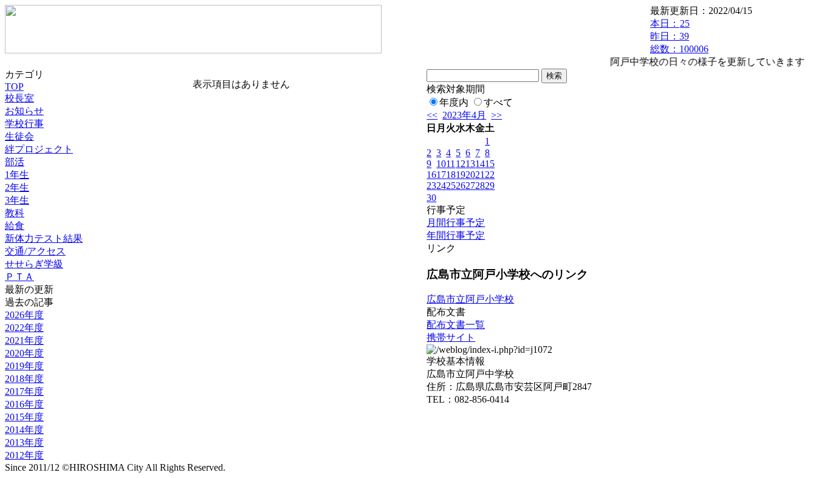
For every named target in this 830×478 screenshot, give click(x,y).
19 (460, 174)
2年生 (17, 187)
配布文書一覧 (456, 324)
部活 (14, 162)
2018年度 (24, 379)
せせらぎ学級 (34, 264)
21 (480, 174)
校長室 (19, 98)
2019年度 (24, 366)
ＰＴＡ (19, 276)
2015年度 (24, 417)
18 (451, 174)
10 (441, 164)
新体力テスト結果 (44, 238)
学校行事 (24, 123)
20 (470, 174)
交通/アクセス (35, 251)
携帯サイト (451, 337)
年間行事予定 (456, 235)
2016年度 (24, 404)
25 (451, 185)
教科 (14, 213)
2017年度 (24, 391)
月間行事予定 (456, 222)
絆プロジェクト (39, 149)
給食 (14, 225)
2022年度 (24, 328)
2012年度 (24, 455)
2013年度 (24, 442)
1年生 (17, 174)
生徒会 (19, 136)
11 (450, 164)
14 (480, 164)
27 (470, 185)
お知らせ (24, 111)
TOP (14, 86)
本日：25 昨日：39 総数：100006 (679, 36)
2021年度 (24, 340)
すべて (498, 102)
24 (441, 185)
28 (480, 185)
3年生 (17, 200)
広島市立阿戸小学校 (470, 299)
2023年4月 (464, 115)
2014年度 (24, 430)
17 (441, 174)
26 (460, 185)
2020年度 (24, 353)
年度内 (453, 102)
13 (470, 164)
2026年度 (24, 315)
